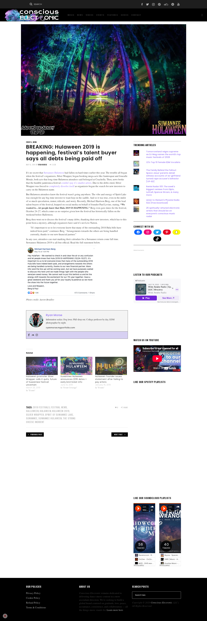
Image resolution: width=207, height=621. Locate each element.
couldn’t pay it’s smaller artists (76, 182)
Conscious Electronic (161, 602)
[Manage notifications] (5, 616)
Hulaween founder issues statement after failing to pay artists (109, 379)
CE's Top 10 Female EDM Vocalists (163, 162)
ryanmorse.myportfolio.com (60, 327)
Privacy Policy (33, 593)
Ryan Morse (42, 165)
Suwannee (31, 418)
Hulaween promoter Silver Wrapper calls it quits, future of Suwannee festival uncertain (41, 380)
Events (29, 142)
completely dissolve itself (61, 186)
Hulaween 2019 (60, 411)
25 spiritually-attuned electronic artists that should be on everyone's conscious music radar (163, 212)
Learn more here (115, 610)
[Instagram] (36, 335)
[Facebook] (29, 335)
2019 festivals (41, 407)
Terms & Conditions (36, 607)
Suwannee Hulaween (54, 172)
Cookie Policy (33, 597)
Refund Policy (33, 602)
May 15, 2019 (30, 165)
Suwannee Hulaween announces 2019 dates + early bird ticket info (74, 379)
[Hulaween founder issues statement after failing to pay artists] (111, 366)
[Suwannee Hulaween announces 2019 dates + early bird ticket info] (76, 366)
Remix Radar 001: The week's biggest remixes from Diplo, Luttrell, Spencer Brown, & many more (162, 190)
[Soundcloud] (33, 335)
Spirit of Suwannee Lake (59, 414)
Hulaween (45, 411)
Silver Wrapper (35, 414)
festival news (59, 407)
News (35, 142)
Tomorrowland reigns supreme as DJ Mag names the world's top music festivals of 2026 (163, 154)
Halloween (32, 411)
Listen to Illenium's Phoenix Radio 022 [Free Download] (163, 201)
